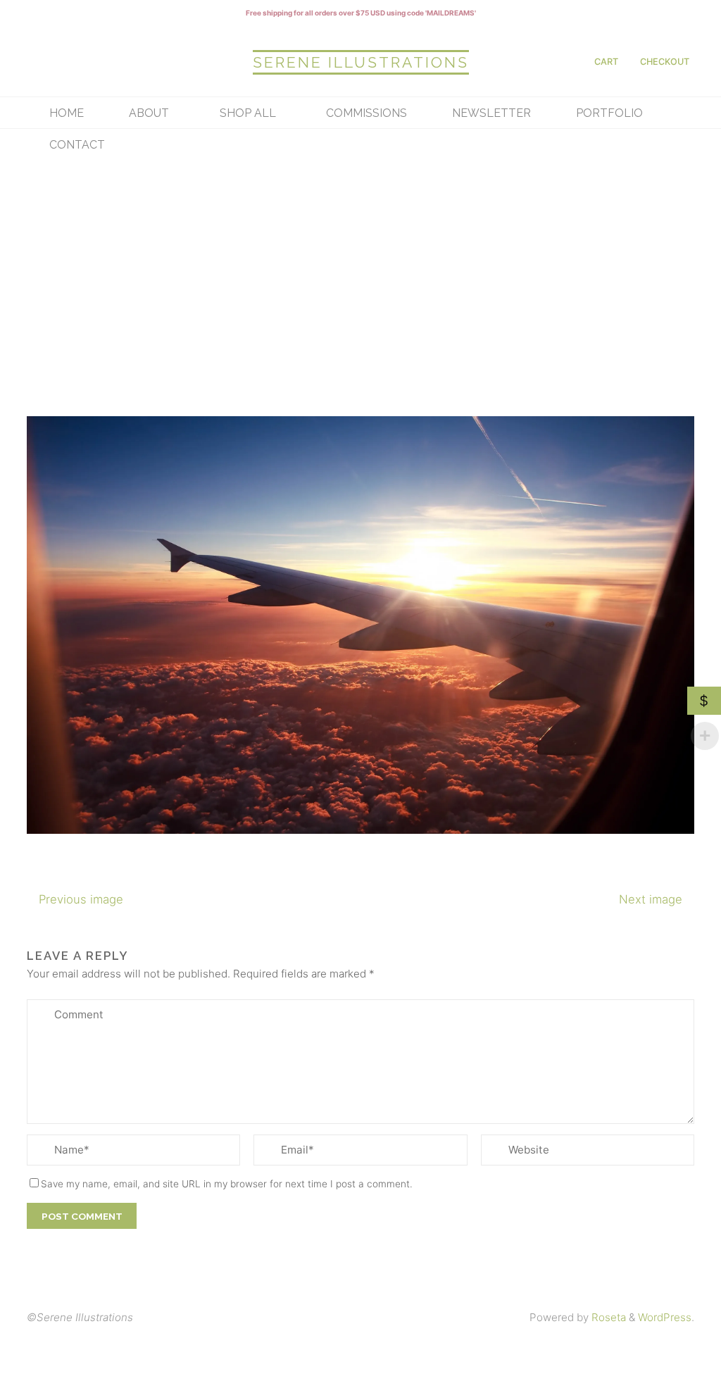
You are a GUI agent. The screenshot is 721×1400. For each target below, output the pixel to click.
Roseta (607, 1317)
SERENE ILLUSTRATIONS (361, 62)
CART (606, 61)
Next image (650, 899)
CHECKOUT (664, 61)
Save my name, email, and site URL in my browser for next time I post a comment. (227, 1183)
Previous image (81, 899)
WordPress (664, 1317)
